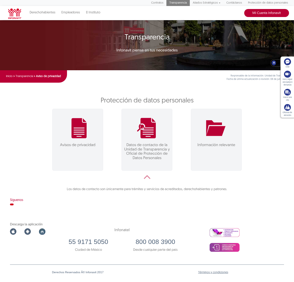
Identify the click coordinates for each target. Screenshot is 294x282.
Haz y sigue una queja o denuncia (287, 82)
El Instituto (93, 12)
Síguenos (16, 200)
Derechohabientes (42, 12)
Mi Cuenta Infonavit (266, 13)
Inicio (9, 76)
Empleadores (70, 12)
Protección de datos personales (268, 2)
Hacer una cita (287, 98)
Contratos (157, 2)
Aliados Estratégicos (205, 2)
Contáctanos (234, 2)
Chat (287, 67)
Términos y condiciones (213, 272)
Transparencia (178, 2)
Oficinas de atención (287, 114)
